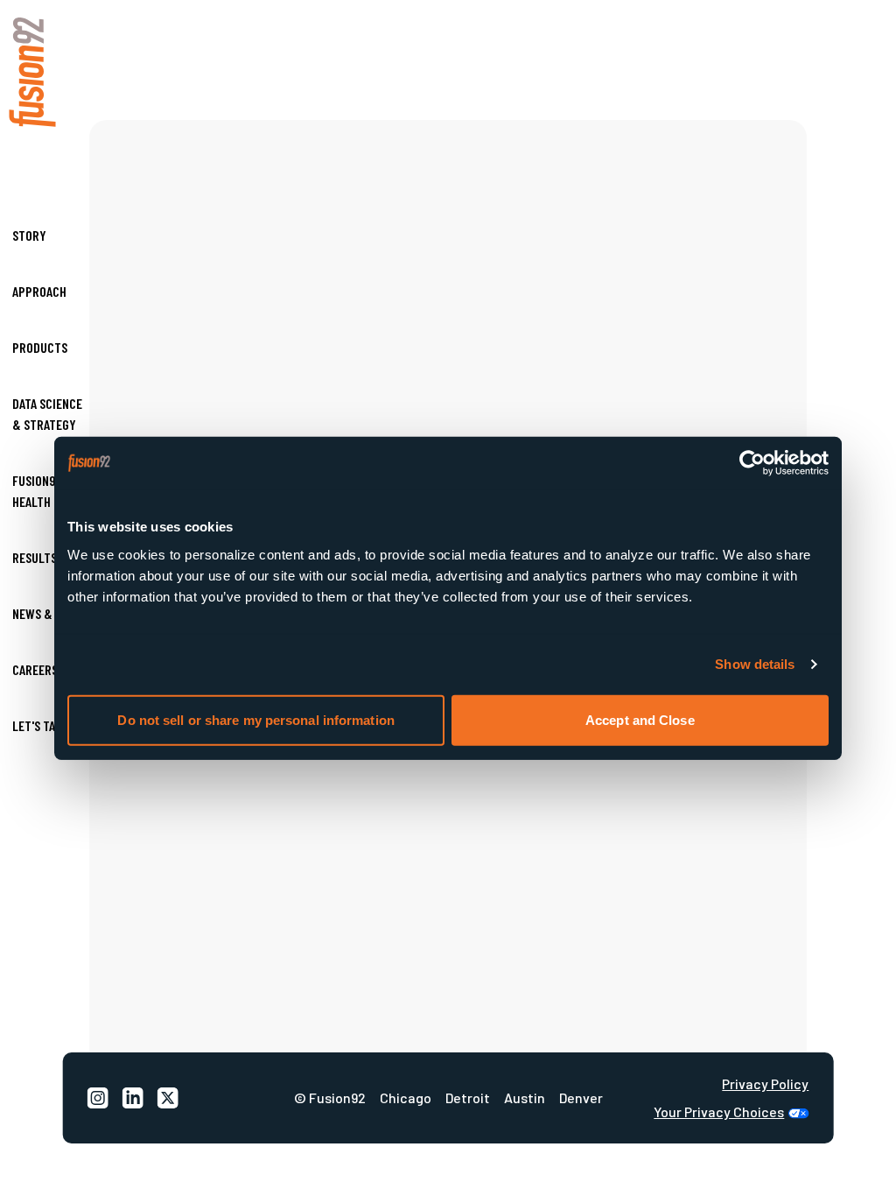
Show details (754, 664)
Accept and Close (640, 719)
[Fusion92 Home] (48, 72)
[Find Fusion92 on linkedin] (133, 1097)
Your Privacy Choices (719, 1112)
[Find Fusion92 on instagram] (98, 1097)
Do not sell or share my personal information (255, 719)
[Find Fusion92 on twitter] (168, 1097)
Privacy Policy (765, 1084)
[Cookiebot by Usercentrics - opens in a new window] (752, 463)
